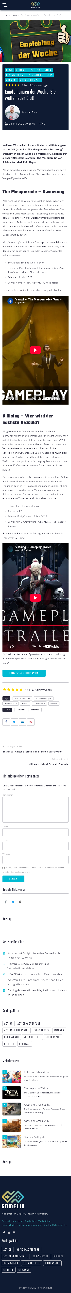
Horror (25, 703)
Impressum (17, 1220)
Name (5, 826)
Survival (53, 703)
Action (8, 1023)
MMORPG (59, 1030)
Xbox (49, 75)
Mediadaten (44, 1220)
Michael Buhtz (30, 112)
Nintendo (21, 70)
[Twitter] (13, 902)
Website (6, 854)
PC (32, 70)
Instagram (35, 709)
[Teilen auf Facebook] (6, 722)
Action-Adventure (22, 698)
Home (5, 15)
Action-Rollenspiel (44, 698)
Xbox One (11, 80)
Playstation (43, 70)
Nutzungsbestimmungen (29, 1224)
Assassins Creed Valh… (37, 1104)
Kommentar (7, 795)
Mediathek (30, 1220)
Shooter (9, 1044)
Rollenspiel (53, 1037)
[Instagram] (21, 902)
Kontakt (6, 1220)
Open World (39, 703)
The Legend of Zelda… (37, 1088)
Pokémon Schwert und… (38, 1072)
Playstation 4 (14, 75)
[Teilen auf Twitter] (14, 722)
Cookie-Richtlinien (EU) (56, 1224)
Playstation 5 (34, 75)
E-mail (5, 840)
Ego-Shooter (41, 1030)
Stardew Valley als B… (36, 1137)
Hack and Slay (10, 703)
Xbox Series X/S (30, 80)
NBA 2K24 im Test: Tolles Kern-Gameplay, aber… (35, 974)
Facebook (21, 709)
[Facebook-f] (5, 902)
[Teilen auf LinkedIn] (22, 722)
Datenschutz (8, 1224)
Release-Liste (32, 1037)
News (14, 15)
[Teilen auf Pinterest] (31, 722)
